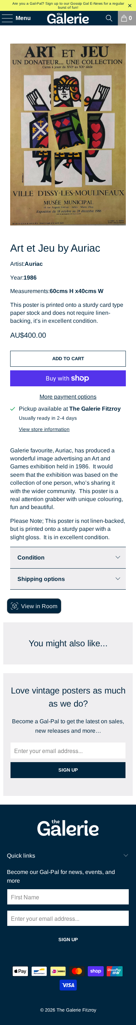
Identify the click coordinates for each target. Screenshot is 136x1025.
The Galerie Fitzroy (76, 1010)
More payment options (68, 397)
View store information (44, 429)
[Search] (109, 18)
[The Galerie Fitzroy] (68, 18)
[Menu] (4, 18)
